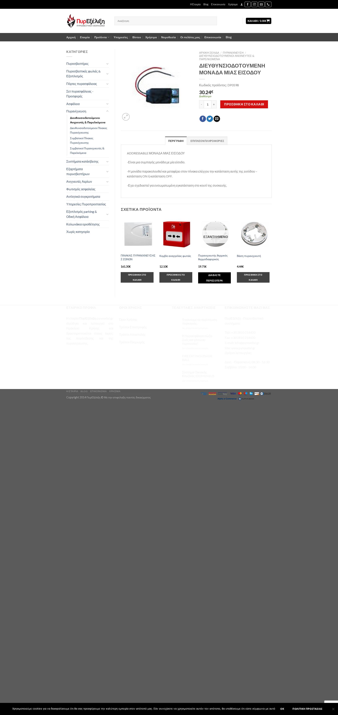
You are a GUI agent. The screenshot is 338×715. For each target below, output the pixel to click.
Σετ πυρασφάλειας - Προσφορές (79, 93)
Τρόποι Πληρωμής (132, 342)
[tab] (176, 141)
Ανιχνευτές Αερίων (79, 181)
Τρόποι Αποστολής (132, 334)
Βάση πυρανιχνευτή (249, 255)
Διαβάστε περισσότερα (214, 278)
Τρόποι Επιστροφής (133, 327)
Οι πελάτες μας (190, 37)
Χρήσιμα (233, 4)
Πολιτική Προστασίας (307, 708)
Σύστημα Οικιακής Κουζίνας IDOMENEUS (198, 374)
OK (282, 708)
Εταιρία (85, 37)
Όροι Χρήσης (128, 319)
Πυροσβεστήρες (77, 63)
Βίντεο (136, 37)
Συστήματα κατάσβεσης (82, 161)
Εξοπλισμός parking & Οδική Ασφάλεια (81, 214)
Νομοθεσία (168, 37)
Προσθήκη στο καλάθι (244, 104)
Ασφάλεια (73, 104)
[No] (333, 710)
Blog (205, 4)
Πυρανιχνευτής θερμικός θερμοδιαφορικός (213, 257)
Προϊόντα (100, 37)
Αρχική (71, 37)
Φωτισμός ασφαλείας (80, 189)
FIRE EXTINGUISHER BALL (197, 358)
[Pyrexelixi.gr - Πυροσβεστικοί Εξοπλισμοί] (87, 21)
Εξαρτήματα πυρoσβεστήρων (78, 171)
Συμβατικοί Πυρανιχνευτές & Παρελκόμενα (87, 150)
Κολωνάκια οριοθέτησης (83, 224)
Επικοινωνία (218, 4)
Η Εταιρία (195, 4)
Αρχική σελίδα (209, 52)
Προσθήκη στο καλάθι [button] (137, 277)
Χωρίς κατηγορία (78, 231)
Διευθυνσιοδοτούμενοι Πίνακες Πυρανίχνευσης (88, 130)
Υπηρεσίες (121, 37)
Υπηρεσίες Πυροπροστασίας (86, 204)
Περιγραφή (175, 140)
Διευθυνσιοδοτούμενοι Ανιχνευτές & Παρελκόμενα (87, 120)
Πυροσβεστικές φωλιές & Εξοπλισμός (83, 73)
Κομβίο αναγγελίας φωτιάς (175, 255)
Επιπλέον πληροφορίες (207, 140)
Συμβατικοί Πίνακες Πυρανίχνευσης (81, 140)
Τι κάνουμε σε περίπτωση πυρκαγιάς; (199, 321)
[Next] (271, 253)
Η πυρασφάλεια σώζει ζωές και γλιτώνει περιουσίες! (197, 339)
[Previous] (121, 253)
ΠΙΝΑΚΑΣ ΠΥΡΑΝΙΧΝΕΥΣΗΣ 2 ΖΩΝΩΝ (138, 257)
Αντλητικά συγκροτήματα (83, 196)
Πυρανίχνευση (76, 111)
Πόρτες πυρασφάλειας (81, 83)
